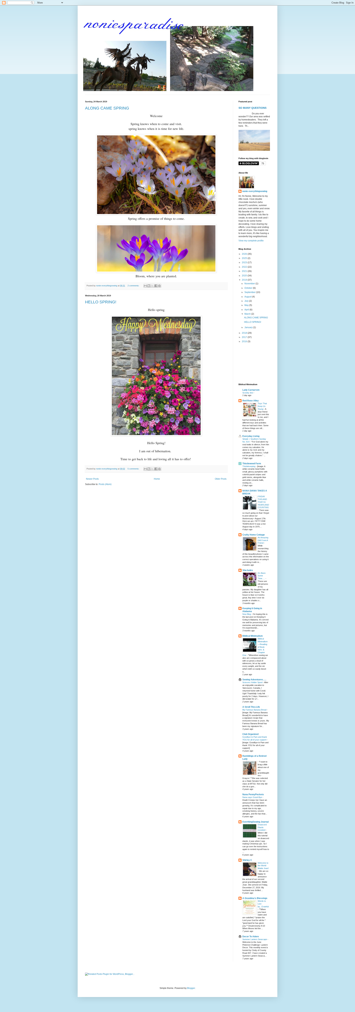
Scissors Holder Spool (252, 682)
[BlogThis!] (149, 286)
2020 (245, 275)
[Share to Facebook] (156, 286)
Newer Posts (92, 479)
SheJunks (247, 570)
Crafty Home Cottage (253, 534)
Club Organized (250, 734)
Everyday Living (250, 436)
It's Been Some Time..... (262, 576)
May (246, 305)
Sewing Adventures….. (254, 679)
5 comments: (134, 469)
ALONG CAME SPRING (107, 108)
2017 (245, 337)
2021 (245, 271)
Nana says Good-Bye (252, 797)
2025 (245, 258)
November (250, 283)
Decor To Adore (250, 936)
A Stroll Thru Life (251, 707)
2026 (245, 254)
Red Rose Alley (250, 400)
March (247, 314)
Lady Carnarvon (250, 390)
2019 (245, 280)
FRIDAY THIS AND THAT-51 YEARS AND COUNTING (263, 501)
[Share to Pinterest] (159, 286)
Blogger (191, 988)
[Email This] (145, 286)
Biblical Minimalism (252, 636)
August (248, 296)
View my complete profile (251, 240)
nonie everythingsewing (254, 191)
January (248, 327)
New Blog (246, 614)
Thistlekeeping (249, 466)
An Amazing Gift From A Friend (263, 540)
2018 (245, 333)
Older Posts (220, 479)
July (246, 301)
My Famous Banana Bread (254, 710)
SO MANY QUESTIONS (252, 107)
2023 (245, 262)
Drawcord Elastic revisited (262, 827)
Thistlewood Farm (251, 463)
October (248, 288)
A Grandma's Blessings (254, 898)
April (247, 309)
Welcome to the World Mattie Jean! (263, 866)
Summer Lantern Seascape (255, 939)
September (250, 292)
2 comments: (134, 285)
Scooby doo (248, 393)
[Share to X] (152, 286)
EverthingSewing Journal (255, 822)
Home (157, 479)
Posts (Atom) (105, 484)
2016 (245, 341)
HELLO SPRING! (100, 302)
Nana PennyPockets (253, 794)
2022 (245, 267)
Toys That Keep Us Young (262, 406)
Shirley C (247, 860)
